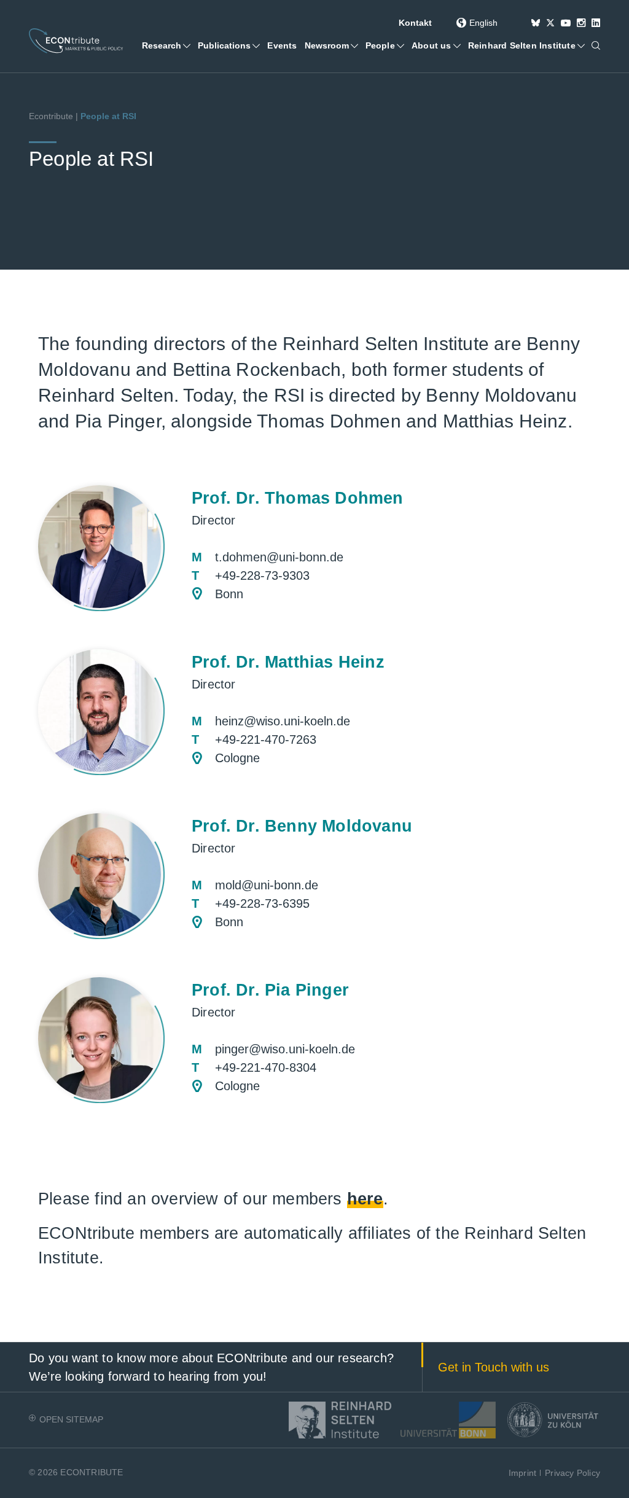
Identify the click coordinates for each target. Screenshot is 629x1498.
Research (166, 56)
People (380, 45)
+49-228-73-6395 (262, 903)
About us (431, 45)
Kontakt (415, 23)
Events (282, 45)
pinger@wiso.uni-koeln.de (285, 1049)
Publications (229, 56)
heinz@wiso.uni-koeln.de (282, 721)
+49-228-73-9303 (262, 575)
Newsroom (331, 56)
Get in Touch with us (493, 1367)
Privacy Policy (572, 1473)
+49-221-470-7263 (265, 739)
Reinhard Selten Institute (522, 45)
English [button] (483, 23)
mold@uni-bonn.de (266, 885)
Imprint (522, 1473)
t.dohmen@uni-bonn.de (279, 557)
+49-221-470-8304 (265, 1067)
